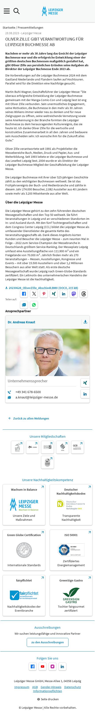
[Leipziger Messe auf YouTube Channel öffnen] (42, 666)
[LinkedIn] (85, 393)
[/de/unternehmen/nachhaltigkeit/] (24, 504)
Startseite (9, 27)
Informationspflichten (47, 691)
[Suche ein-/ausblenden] (16, 11)
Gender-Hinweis (51, 687)
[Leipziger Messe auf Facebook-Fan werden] (32, 666)
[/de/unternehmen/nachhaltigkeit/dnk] (71, 504)
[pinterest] (44, 294)
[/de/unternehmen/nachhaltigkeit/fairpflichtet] (24, 595)
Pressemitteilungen (30, 27)
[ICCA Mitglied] (47, 462)
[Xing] (85, 382)
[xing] (54, 294)
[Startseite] (52, 11)
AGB (35, 687)
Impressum (21, 687)
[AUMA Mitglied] (32, 447)
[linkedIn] (64, 294)
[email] (24, 305)
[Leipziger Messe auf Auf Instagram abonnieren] (52, 666)
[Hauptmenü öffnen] (6, 11)
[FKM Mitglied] (47, 447)
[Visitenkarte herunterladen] (85, 322)
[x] (34, 294)
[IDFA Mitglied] (62, 447)
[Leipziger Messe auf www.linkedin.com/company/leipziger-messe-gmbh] (62, 666)
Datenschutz (72, 687)
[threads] (83, 294)
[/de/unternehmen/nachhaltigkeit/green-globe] (24, 550)
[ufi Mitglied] (17, 447)
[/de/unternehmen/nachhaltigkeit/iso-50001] (71, 550)
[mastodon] (74, 294)
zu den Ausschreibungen (47, 642)
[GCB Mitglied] (77, 447)
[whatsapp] (34, 305)
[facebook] (24, 294)
